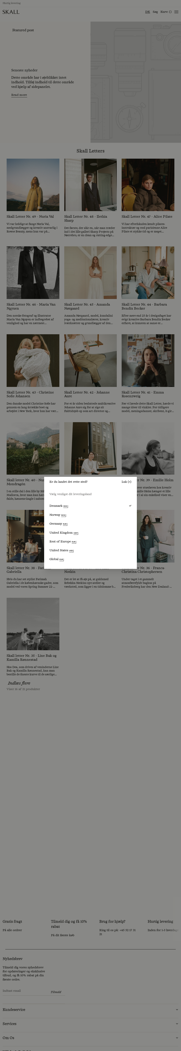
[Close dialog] (172, 982)
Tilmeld (142, 1030)
